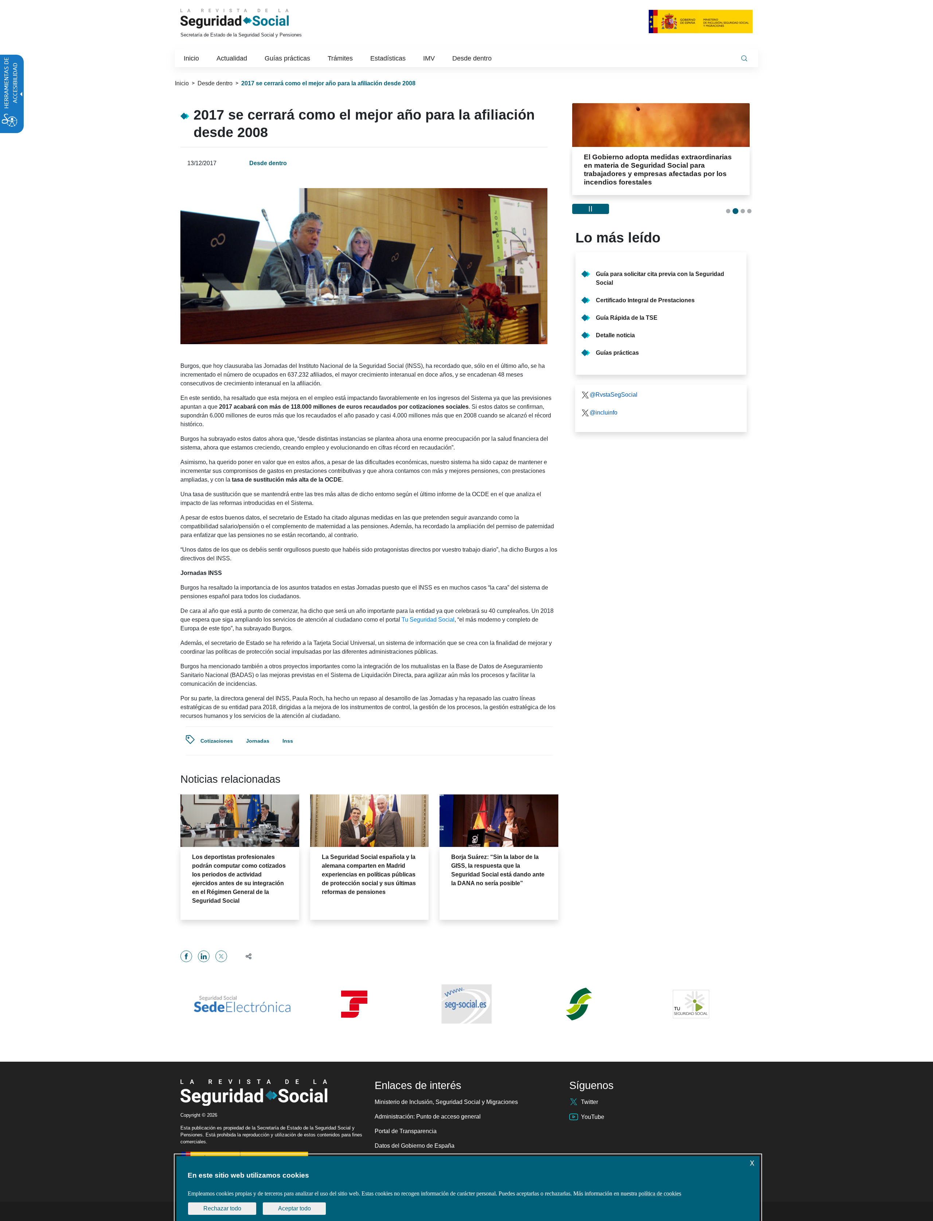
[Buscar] (744, 58)
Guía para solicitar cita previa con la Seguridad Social (660, 278)
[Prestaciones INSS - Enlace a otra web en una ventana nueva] (579, 1004)
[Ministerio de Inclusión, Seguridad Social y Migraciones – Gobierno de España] (701, 21)
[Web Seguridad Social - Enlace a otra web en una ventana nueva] (466, 1004)
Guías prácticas (617, 353)
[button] (245, 956)
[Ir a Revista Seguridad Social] (248, 18)
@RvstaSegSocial (613, 395)
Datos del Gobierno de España (414, 1146)
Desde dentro (215, 83)
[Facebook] (186, 956)
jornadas (257, 741)
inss (287, 741)
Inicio (182, 83)
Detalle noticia (615, 335)
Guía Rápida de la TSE (626, 318)
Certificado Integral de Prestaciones (645, 300)
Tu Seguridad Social (428, 620)
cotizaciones (216, 741)
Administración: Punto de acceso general (428, 1116)
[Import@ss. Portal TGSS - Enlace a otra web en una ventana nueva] (354, 1004)
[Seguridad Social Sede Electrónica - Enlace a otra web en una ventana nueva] (242, 1004)
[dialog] (468, 1188)
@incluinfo (603, 412)
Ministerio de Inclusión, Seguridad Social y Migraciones (446, 1102)
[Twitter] (221, 956)
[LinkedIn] (204, 956)
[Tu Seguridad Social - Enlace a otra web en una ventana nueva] (691, 1004)
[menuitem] (191, 58)
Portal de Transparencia (406, 1131)
